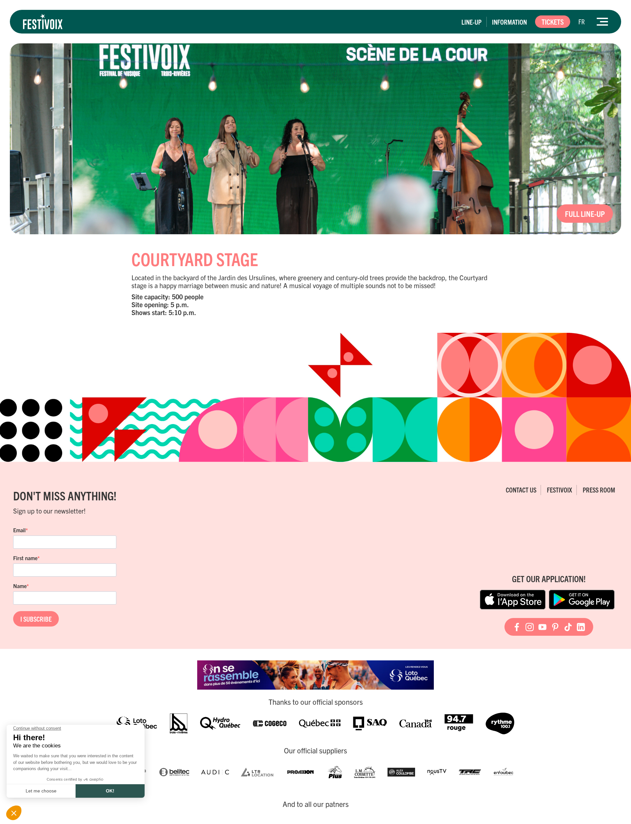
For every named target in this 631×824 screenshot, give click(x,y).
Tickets (553, 21)
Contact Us (521, 490)
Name (20, 585)
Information (509, 22)
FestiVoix (559, 490)
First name (25, 558)
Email (19, 530)
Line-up (471, 22)
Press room (599, 490)
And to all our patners (316, 804)
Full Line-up (585, 213)
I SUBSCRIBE (36, 619)
